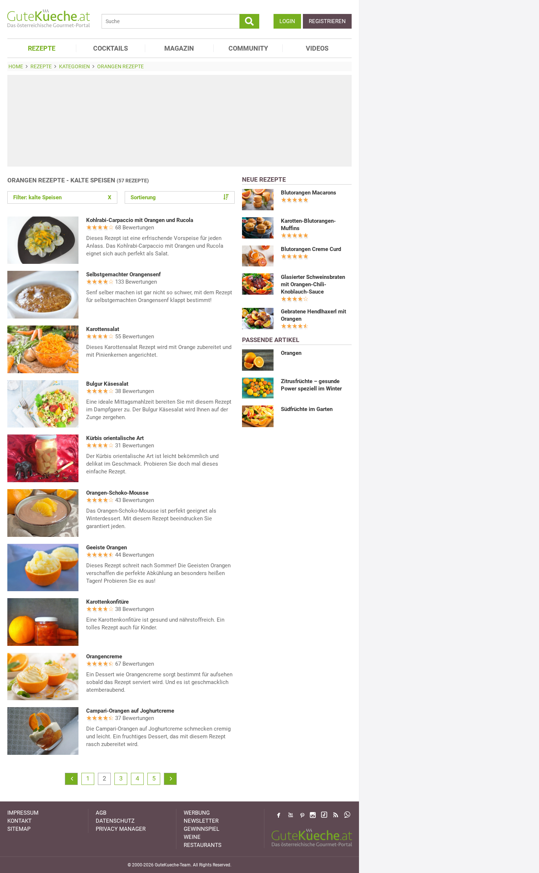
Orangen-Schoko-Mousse (117, 493)
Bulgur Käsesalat (107, 384)
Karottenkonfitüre (107, 602)
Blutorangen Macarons (308, 192)
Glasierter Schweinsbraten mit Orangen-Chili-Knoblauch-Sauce (313, 284)
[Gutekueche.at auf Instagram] (313, 815)
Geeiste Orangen (106, 547)
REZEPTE (41, 48)
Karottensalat (102, 329)
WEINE (192, 837)
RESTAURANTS (202, 845)
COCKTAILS (110, 48)
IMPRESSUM (22, 813)
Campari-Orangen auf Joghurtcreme (130, 711)
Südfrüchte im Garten (307, 409)
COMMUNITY (248, 48)
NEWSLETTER (201, 821)
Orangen (291, 353)
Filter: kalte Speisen (62, 197)
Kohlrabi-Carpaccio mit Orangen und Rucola (139, 220)
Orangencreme (104, 656)
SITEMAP (18, 829)
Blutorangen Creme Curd (311, 249)
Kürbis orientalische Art (115, 438)
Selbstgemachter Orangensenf (123, 274)
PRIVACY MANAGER (121, 829)
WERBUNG (197, 813)
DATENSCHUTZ (115, 821)
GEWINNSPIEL (201, 829)
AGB (101, 813)
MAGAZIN (179, 48)
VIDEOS (317, 48)
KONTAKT (19, 821)
